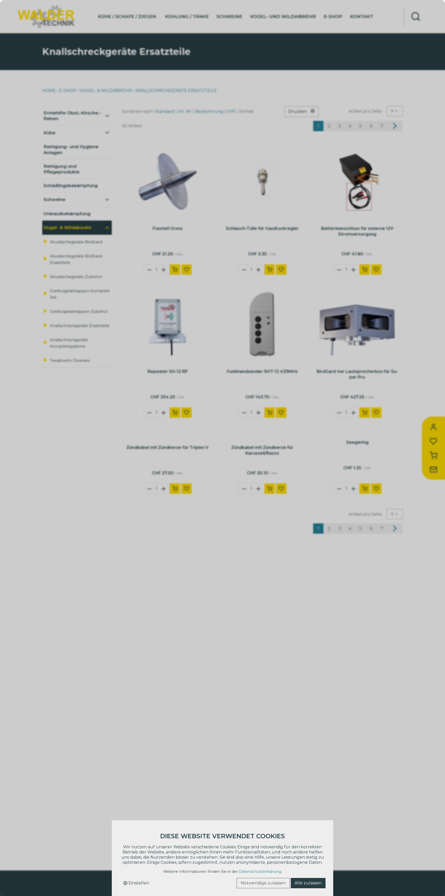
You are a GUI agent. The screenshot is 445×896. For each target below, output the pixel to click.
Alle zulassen (308, 883)
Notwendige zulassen (263, 883)
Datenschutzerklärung (260, 871)
